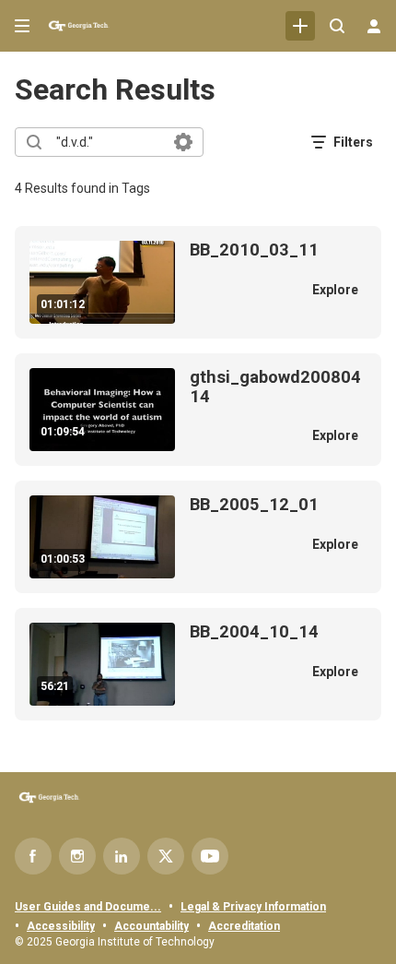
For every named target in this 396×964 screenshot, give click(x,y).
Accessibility (61, 926)
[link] (300, 26)
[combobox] (108, 142)
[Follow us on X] (165, 856)
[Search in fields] (183, 142)
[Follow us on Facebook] (33, 856)
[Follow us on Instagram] (77, 856)
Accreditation (244, 926)
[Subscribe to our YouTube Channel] (210, 856)
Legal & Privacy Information (253, 906)
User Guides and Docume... (88, 906)
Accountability (151, 926)
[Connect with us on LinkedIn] (121, 856)
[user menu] (374, 26)
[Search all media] (337, 26)
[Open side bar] (22, 26)
